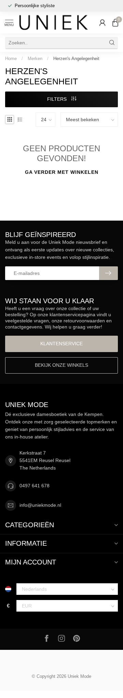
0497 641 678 (34, 485)
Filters (57, 99)
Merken (35, 58)
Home (11, 58)
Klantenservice (61, 343)
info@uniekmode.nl (40, 505)
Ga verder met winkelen (61, 172)
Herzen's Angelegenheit (76, 58)
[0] (115, 22)
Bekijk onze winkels (61, 365)
